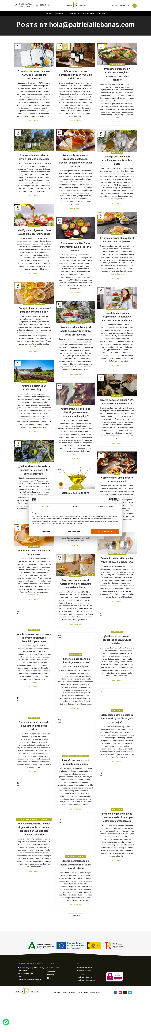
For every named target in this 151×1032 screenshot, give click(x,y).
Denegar (46, 531)
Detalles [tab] (75, 506)
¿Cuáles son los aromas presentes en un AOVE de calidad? (117, 640)
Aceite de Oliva (31, 67)
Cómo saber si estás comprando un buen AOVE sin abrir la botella (75, 75)
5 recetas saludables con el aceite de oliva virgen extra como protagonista (75, 331)
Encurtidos (123, 308)
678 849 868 (44, 5)
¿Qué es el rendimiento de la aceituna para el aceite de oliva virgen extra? (34, 470)
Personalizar (74, 531)
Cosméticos (81, 839)
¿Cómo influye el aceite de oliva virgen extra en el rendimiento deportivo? (75, 412)
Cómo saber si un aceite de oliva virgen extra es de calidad (34, 726)
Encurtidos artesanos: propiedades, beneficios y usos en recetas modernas (117, 317)
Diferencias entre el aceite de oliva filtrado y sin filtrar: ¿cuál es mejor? (117, 718)
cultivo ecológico (117, 64)
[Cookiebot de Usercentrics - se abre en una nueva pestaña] (110, 499)
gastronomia (42, 802)
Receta (81, 323)
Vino (117, 473)
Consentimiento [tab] (44, 506)
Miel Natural (39, 304)
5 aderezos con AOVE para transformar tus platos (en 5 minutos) (75, 247)
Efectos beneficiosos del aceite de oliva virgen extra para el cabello (75, 847)
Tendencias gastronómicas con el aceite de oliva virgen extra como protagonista (117, 800)
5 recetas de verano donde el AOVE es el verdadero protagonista (34, 75)
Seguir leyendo (34, 120)
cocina (39, 67)
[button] (6, 1022)
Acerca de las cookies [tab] (106, 506)
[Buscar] (129, 6)
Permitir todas (105, 531)
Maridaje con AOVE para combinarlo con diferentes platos (117, 160)
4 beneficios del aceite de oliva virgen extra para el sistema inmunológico (75, 662)
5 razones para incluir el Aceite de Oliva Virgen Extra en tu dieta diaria (75, 584)
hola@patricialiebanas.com (92, 24)
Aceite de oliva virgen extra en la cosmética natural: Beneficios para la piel (34, 638)
